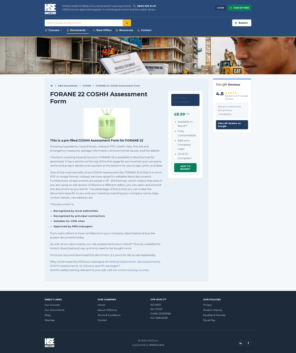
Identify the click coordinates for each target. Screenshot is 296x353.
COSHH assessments (64, 265)
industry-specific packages (101, 265)
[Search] (127, 22)
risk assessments (148, 261)
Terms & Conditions (109, 315)
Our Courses (52, 304)
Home (101, 304)
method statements (122, 261)
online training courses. (133, 270)
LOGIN (220, 7)
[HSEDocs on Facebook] (248, 343)
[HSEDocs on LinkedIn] (241, 343)
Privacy (207, 304)
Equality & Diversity (214, 315)
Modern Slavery (212, 310)
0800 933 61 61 (146, 5)
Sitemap (50, 320)
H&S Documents (68, 86)
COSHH (86, 86)
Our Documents (54, 310)
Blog (48, 315)
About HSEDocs (107, 310)
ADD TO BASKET (185, 167)
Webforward (156, 345)
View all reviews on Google (232, 125)
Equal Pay (209, 320)
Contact (102, 320)
